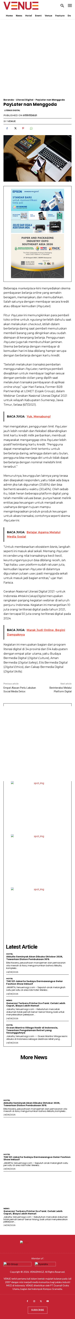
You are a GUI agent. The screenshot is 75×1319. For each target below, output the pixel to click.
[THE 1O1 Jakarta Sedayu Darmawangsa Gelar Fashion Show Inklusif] (37, 1134)
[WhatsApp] (31, 128)
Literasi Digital (24, 99)
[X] (15, 128)
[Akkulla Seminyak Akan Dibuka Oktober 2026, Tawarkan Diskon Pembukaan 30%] (37, 1080)
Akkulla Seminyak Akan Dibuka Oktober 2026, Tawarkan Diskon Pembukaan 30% (34, 958)
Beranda (8, 99)
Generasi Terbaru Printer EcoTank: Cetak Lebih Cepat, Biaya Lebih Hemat (35, 1004)
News (9, 1000)
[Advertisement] (37, 61)
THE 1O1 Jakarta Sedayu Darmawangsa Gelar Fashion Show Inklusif (34, 982)
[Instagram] (34, 1301)
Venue (11, 121)
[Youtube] (47, 1301)
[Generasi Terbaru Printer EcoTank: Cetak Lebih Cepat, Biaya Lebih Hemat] (37, 1188)
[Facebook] (6, 128)
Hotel (9, 954)
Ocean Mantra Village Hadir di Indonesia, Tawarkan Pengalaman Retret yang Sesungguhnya (32, 1030)
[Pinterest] (23, 128)
